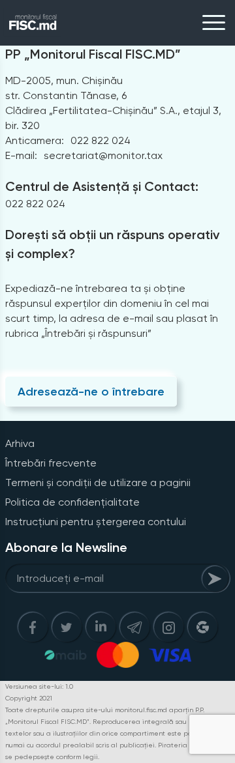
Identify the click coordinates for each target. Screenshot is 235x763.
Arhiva (20, 443)
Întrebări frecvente (51, 463)
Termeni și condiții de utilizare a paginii (98, 482)
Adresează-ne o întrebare (91, 391)
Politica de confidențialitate (72, 502)
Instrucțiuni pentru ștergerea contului (95, 521)
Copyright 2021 (28, 698)
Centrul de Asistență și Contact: (101, 186)
